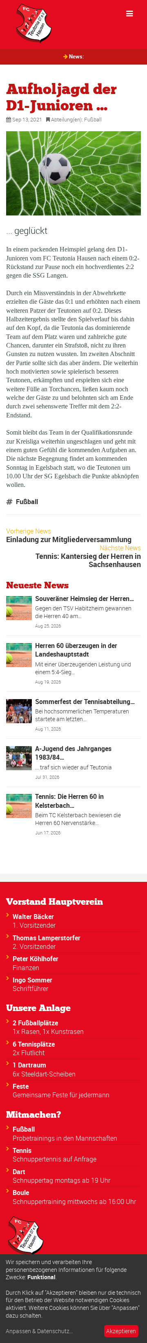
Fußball (93, 119)
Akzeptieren (121, 1331)
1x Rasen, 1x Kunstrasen (48, 1031)
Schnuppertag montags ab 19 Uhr (61, 1180)
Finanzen (26, 967)
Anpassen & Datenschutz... (39, 1331)
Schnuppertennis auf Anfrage (54, 1159)
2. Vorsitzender (34, 946)
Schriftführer (30, 988)
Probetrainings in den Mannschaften (65, 1138)
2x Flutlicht (29, 1052)
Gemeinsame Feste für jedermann (61, 1094)
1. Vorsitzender (34, 925)
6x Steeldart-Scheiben (44, 1073)
